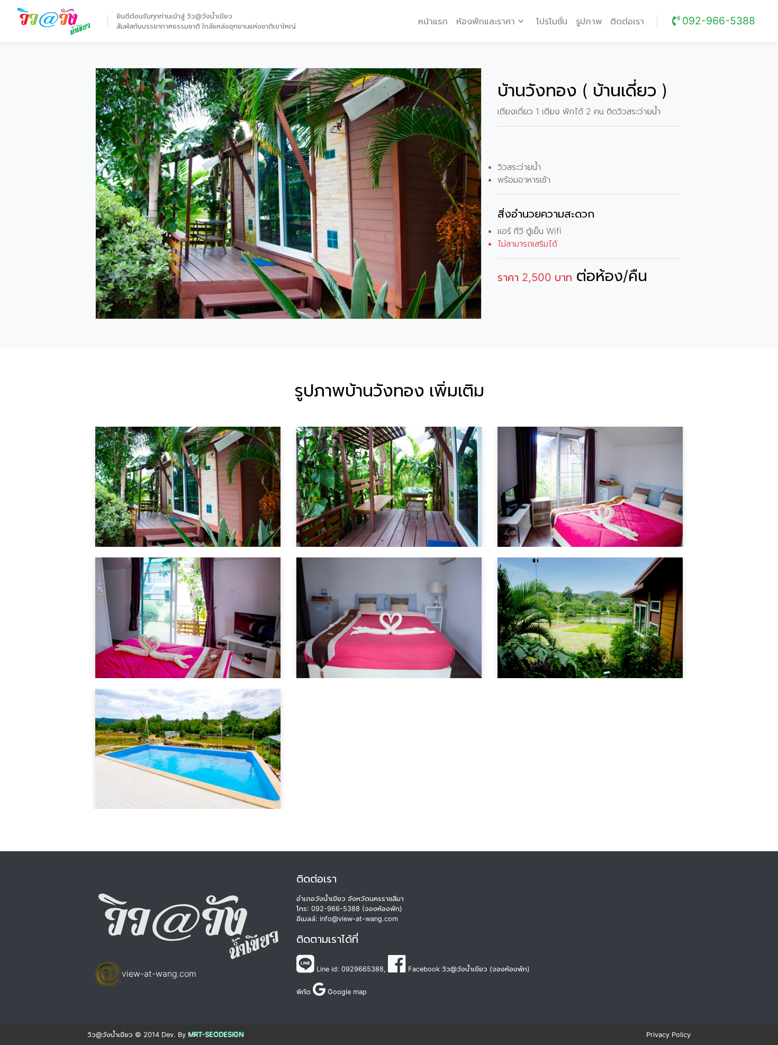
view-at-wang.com (159, 973)
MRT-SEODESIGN (216, 1035)
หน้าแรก (435, 20)
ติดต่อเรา (627, 21)
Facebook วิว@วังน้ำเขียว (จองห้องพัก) (468, 969)
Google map (346, 992)
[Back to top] (741, 1008)
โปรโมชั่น (551, 21)
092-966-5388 (717, 20)
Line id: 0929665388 (349, 969)
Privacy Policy (668, 1035)
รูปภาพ (589, 21)
